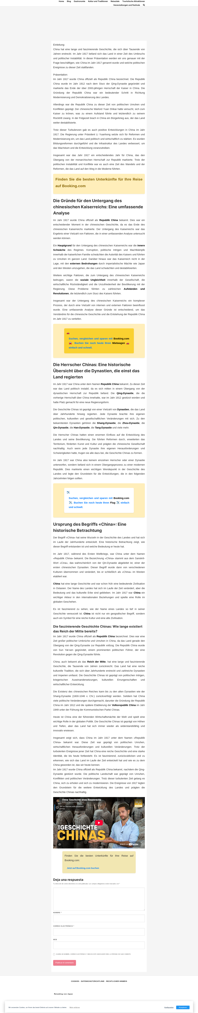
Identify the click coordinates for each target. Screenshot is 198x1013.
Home (61, 1)
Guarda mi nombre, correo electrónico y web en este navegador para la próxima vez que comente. (93, 954)
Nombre (57, 912)
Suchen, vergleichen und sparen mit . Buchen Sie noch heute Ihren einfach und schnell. (99, 343)
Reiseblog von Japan (63, 994)
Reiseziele (115, 1)
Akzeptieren (183, 1007)
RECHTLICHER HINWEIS (116, 981)
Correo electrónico (63, 926)
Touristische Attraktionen (133, 1)
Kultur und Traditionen (98, 1)
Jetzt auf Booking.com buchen (83, 868)
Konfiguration (169, 1007)
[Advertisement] (99, 24)
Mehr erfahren (75, 1007)
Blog (69, 1)
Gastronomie (79, 1)
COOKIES (75, 981)
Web (55, 939)
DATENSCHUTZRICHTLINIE (92, 981)
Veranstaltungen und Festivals (126, 5)
